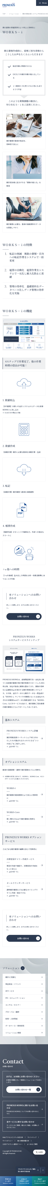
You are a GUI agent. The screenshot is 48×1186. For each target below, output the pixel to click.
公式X (40, 1152)
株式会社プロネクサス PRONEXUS (9, 5)
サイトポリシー (8, 1140)
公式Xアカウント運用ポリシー (13, 1144)
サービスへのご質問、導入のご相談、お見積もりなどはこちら (23, 1124)
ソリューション (11, 968)
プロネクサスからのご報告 (27, 1170)
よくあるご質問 (32, 1144)
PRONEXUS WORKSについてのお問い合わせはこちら (23, 1109)
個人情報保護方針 (23, 1140)
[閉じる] (42, 1170)
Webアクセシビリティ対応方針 (13, 1137)
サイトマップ (32, 1137)
